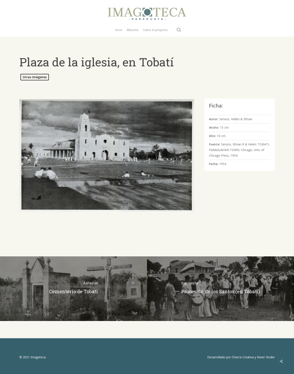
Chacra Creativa (243, 357)
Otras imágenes (35, 77)
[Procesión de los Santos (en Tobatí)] (220, 288)
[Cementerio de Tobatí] (73, 288)
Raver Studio (266, 357)
